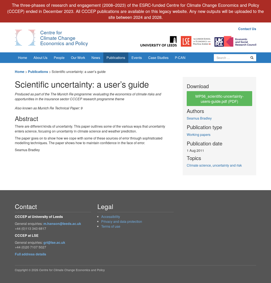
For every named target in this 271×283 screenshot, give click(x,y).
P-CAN (180, 57)
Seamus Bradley (199, 118)
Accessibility (110, 216)
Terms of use (110, 226)
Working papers (198, 134)
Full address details (30, 254)
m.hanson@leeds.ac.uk (62, 223)
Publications (115, 57)
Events (136, 57)
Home (22, 57)
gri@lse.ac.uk (54, 242)
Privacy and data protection (121, 221)
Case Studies (158, 57)
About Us (40, 57)
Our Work (78, 57)
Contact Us (247, 28)
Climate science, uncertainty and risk (214, 165)
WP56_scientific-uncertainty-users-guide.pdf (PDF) (219, 98)
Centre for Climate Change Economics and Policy (64, 38)
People (59, 57)
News (95, 57)
